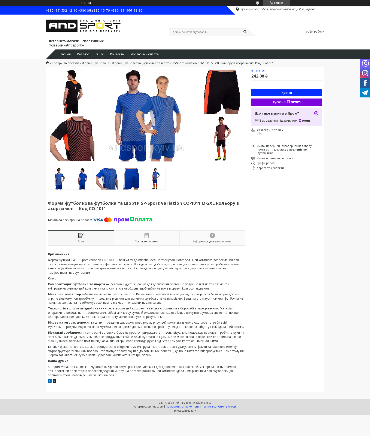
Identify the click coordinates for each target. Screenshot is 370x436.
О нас (99, 54)
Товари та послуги (65, 63)
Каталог (83, 54)
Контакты (117, 54)
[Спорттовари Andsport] (83, 27)
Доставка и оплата (145, 54)
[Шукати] (245, 32)
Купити (287, 93)
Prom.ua (206, 403)
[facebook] (50, 381)
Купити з (279, 102)
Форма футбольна (95, 63)
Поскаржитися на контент (182, 406)
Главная (65, 54)
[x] (54, 381)
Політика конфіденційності (219, 406)
